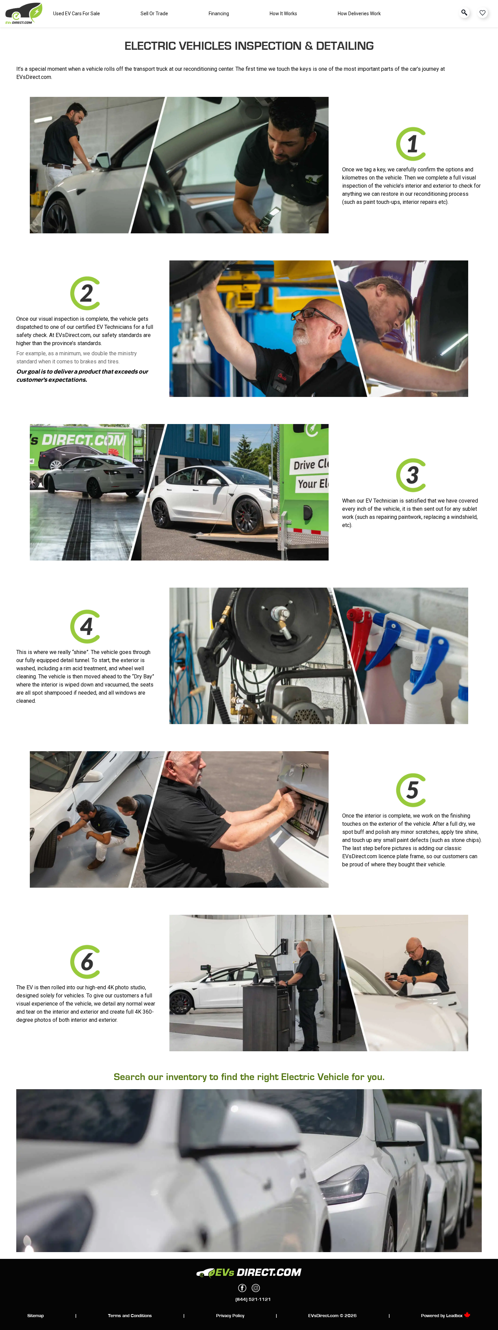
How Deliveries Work (359, 13)
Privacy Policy (230, 1315)
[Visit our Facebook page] (242, 1288)
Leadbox (455, 1315)
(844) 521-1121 (253, 1299)
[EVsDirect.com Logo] (23, 14)
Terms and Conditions (130, 1315)
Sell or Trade (154, 13)
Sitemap (35, 1315)
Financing (219, 13)
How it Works (283, 13)
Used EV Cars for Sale (76, 13)
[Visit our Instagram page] (256, 1288)
